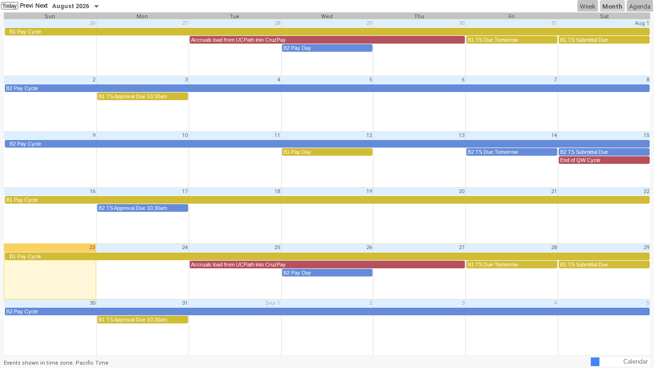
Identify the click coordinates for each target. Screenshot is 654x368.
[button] (26, 6)
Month (612, 6)
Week (588, 6)
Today (9, 6)
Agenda (640, 6)
